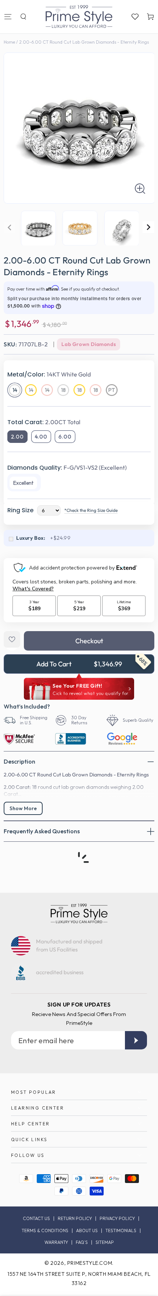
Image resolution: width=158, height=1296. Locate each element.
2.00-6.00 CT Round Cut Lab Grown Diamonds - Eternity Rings (84, 42)
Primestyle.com (89, 1263)
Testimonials (120, 1230)
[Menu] (7, 16)
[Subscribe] (136, 1040)
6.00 (65, 436)
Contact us (36, 1218)
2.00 (17, 436)
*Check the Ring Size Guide (91, 510)
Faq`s (82, 1242)
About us (87, 1230)
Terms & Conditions (45, 1230)
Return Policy (75, 1218)
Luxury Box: (31, 538)
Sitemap (105, 1242)
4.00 (41, 436)
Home (9, 42)
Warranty (56, 1242)
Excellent (23, 483)
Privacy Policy (117, 1218)
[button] (23, 16)
